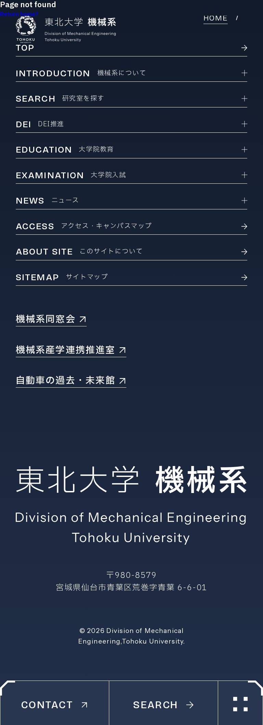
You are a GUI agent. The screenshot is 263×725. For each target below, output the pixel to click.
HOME (215, 18)
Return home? (19, 14)
